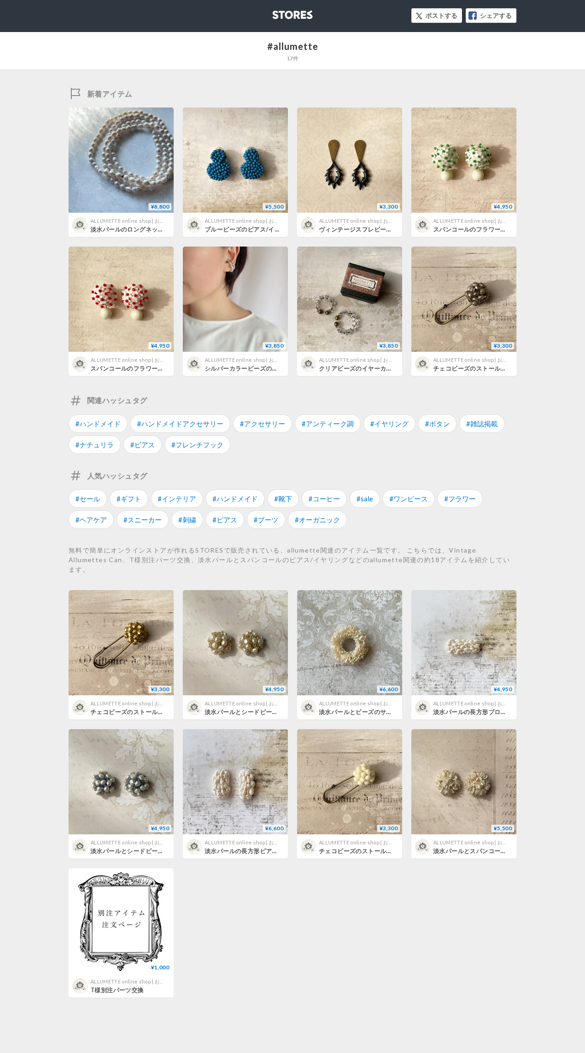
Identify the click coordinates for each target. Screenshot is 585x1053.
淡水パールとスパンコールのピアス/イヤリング (498, 850)
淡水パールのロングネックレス (133, 229)
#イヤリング (389, 423)
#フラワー (460, 498)
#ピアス (142, 445)
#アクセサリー (262, 423)
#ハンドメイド (98, 423)
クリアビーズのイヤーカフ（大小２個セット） (383, 368)
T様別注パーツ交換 (117, 990)
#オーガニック (317, 520)
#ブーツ (266, 520)
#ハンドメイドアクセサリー (180, 423)
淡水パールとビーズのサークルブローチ (374, 711)
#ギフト (129, 498)
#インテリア (177, 498)
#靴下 (283, 498)
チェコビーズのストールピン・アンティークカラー (503, 368)
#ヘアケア (91, 520)
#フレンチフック (197, 445)
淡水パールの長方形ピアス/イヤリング (258, 850)
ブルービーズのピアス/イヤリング (252, 229)
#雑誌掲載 (482, 423)
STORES (277, 12)
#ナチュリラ (94, 445)
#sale (364, 498)
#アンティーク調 (328, 423)
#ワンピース (408, 498)
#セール (87, 498)
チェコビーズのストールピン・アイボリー (377, 850)
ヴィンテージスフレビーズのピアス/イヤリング (384, 229)
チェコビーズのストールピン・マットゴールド (154, 711)
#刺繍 (187, 520)
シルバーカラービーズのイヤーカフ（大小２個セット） (281, 368)
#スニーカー (142, 520)
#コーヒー (324, 498)
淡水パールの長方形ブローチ (473, 711)
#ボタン (437, 423)
